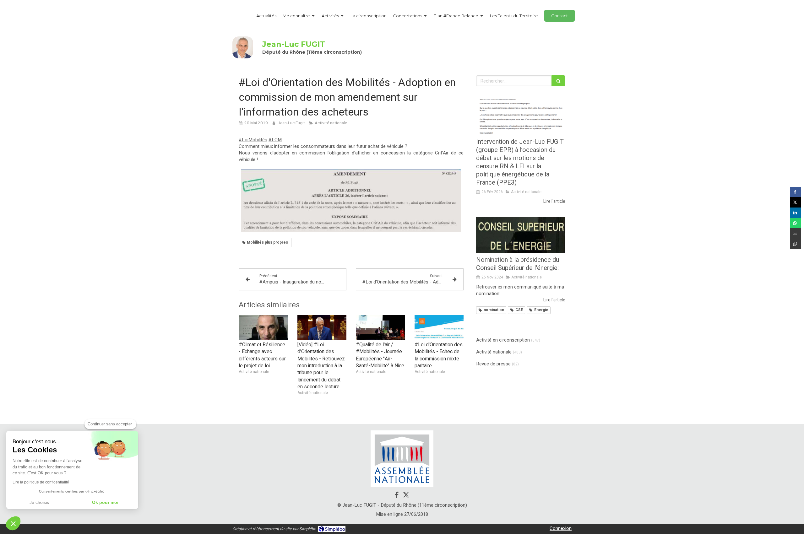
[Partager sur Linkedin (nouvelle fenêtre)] (795, 213)
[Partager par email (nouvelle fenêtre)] (795, 233)
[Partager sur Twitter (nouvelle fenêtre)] (795, 202)
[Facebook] (397, 496)
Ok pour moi (105, 502)
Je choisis (39, 502)
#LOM (275, 139)
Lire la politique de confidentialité (41, 482)
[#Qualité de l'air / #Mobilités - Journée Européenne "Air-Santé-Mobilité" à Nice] (380, 327)
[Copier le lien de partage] (795, 244)
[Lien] (402, 458)
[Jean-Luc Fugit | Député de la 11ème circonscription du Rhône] (242, 47)
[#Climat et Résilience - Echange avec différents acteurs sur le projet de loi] (263, 327)
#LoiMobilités (253, 139)
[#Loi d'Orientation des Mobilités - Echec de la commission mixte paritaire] (439, 327)
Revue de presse (493, 364)
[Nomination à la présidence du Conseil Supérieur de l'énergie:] (520, 235)
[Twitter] (406, 496)
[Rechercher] (558, 80)
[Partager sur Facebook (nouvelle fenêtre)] (795, 192)
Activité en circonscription (503, 340)
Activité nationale (494, 352)
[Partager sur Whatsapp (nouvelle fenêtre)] (795, 223)
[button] (13, 523)
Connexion (561, 528)
